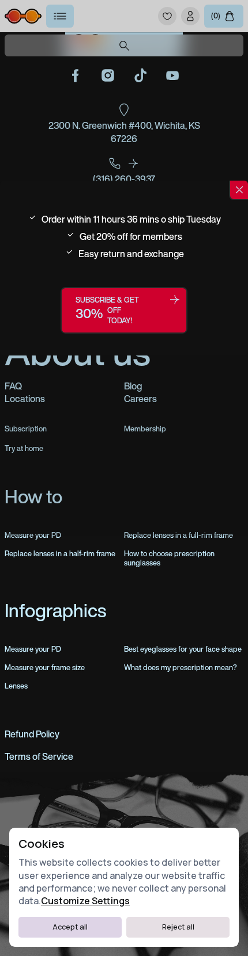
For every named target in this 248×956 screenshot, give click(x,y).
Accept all (70, 927)
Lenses (16, 686)
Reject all (178, 927)
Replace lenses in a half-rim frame (60, 554)
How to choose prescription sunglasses (169, 558)
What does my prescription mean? (180, 667)
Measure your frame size (45, 667)
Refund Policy (32, 734)
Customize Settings (85, 900)
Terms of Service (39, 756)
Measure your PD (33, 649)
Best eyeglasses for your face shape (183, 649)
